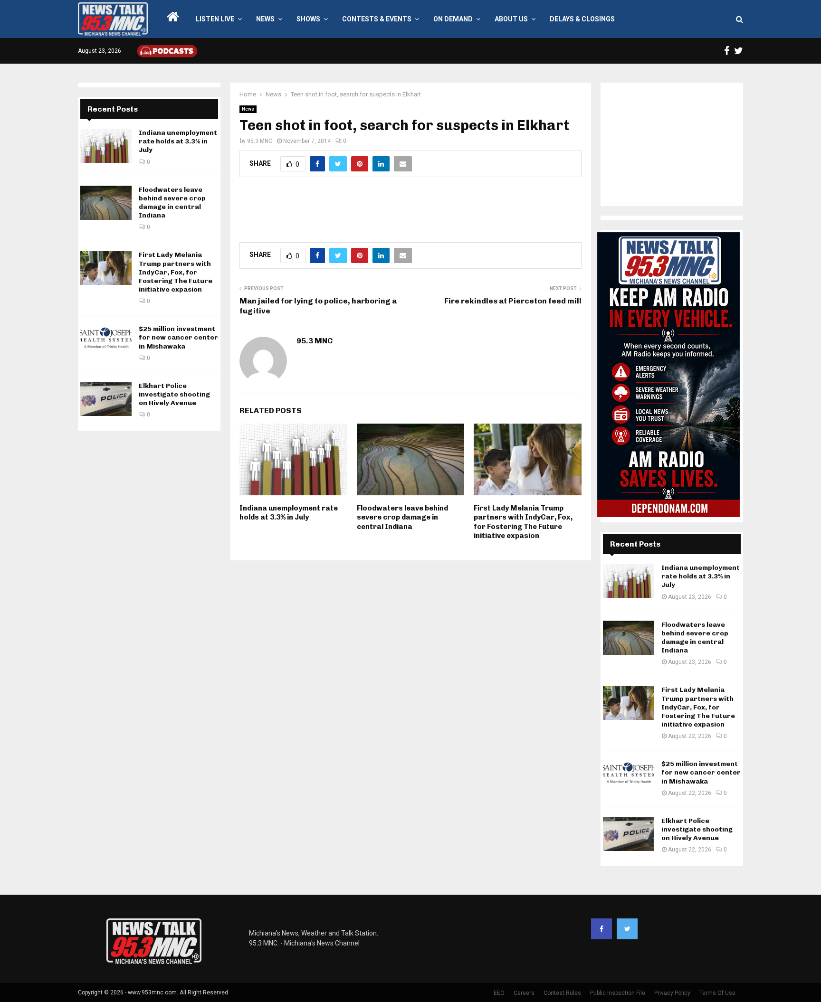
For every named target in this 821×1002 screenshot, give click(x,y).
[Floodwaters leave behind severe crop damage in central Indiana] (106, 203)
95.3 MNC (259, 141)
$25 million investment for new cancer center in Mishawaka (178, 337)
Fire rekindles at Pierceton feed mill (513, 300)
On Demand (453, 19)
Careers (524, 993)
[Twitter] (627, 928)
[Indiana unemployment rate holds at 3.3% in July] (106, 146)
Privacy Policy (672, 993)
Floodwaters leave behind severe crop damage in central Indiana (402, 517)
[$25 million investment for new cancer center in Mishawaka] (106, 342)
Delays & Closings (582, 19)
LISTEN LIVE (215, 19)
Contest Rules (562, 993)
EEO (499, 993)
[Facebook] (601, 928)
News (265, 19)
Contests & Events (376, 19)
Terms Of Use (717, 993)
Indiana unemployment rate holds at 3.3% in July (288, 513)
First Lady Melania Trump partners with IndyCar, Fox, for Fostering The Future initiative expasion (523, 522)
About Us (511, 19)
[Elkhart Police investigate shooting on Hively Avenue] (106, 399)
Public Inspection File (617, 993)
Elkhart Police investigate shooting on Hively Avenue (174, 394)
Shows (308, 19)
